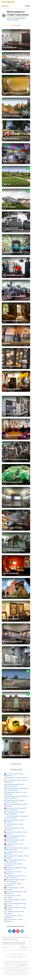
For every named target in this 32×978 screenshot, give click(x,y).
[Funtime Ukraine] (5, 6)
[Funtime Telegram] (10, 931)
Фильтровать (17, 25)
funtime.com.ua (21, 957)
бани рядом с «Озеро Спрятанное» (18, 778)
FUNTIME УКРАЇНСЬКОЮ (8, 2)
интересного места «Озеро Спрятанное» (16, 19)
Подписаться (23, 947)
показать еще (16, 764)
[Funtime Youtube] (18, 931)
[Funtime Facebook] (14, 931)
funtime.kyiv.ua (11, 957)
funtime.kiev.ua (23, 965)
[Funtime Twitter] (22, 931)
